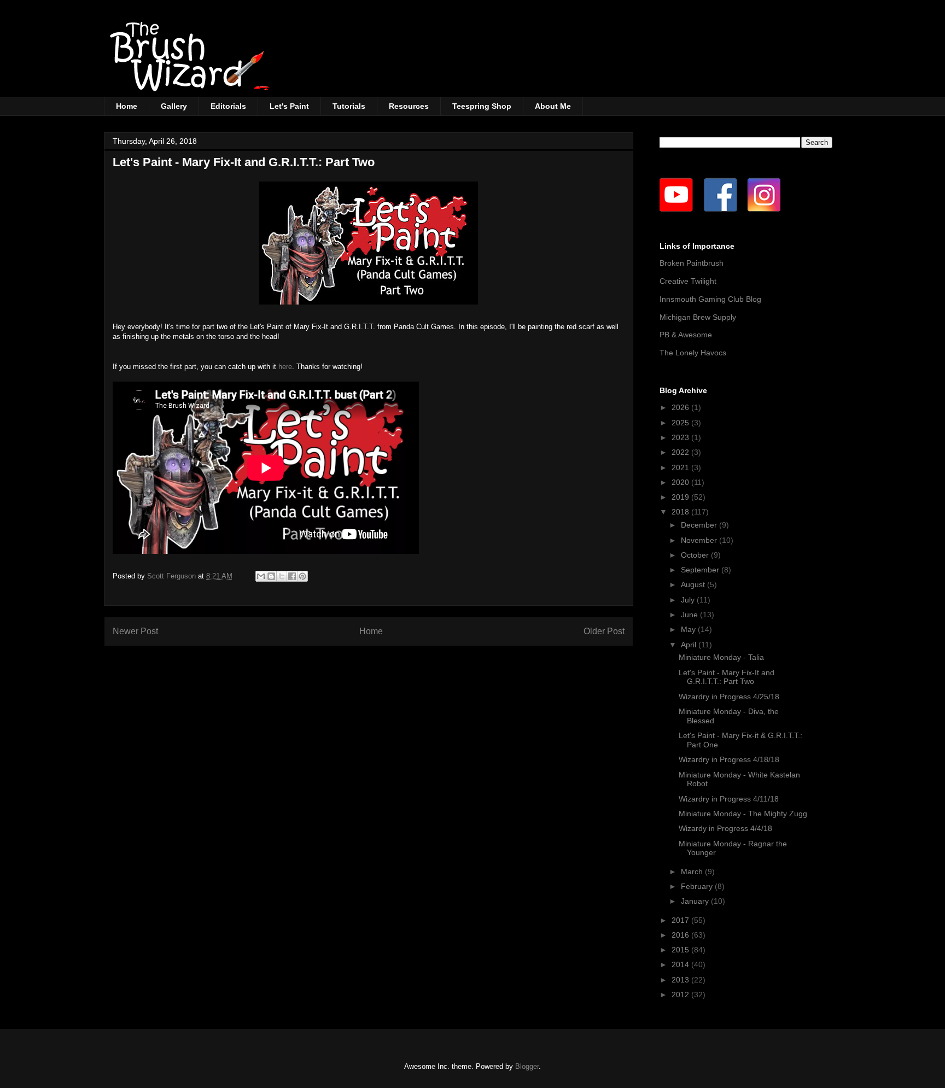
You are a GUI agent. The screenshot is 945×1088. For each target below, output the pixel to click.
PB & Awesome (686, 334)
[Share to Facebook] (292, 576)
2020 (681, 482)
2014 (681, 964)
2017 (681, 920)
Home (126, 106)
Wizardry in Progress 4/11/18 (729, 798)
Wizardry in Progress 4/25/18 (729, 696)
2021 (681, 467)
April (689, 644)
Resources (409, 106)
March (693, 871)
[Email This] (260, 576)
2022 (681, 452)
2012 (681, 994)
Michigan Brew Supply (698, 317)
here (285, 366)
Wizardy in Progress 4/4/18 (725, 828)
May (689, 629)
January (696, 901)
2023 (681, 437)
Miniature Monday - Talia (721, 657)
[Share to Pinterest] (302, 576)
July (689, 599)
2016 (681, 935)
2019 (681, 497)
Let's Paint (289, 106)
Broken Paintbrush (692, 263)
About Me (553, 106)
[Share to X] (281, 576)
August (694, 584)
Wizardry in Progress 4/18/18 (729, 759)
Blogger (527, 1066)
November (700, 540)
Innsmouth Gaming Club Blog (710, 299)
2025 (681, 422)
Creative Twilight (688, 281)
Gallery (174, 106)
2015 (681, 949)
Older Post (604, 631)
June (690, 614)
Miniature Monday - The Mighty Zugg (743, 813)
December (700, 524)
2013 (681, 979)
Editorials (228, 106)
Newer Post (135, 631)
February (698, 886)
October (696, 555)
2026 (681, 407)
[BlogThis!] (271, 576)
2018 (681, 511)
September (701, 569)
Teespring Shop (481, 106)
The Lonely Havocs (693, 352)
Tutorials (348, 106)
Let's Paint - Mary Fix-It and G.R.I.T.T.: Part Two (726, 677)
